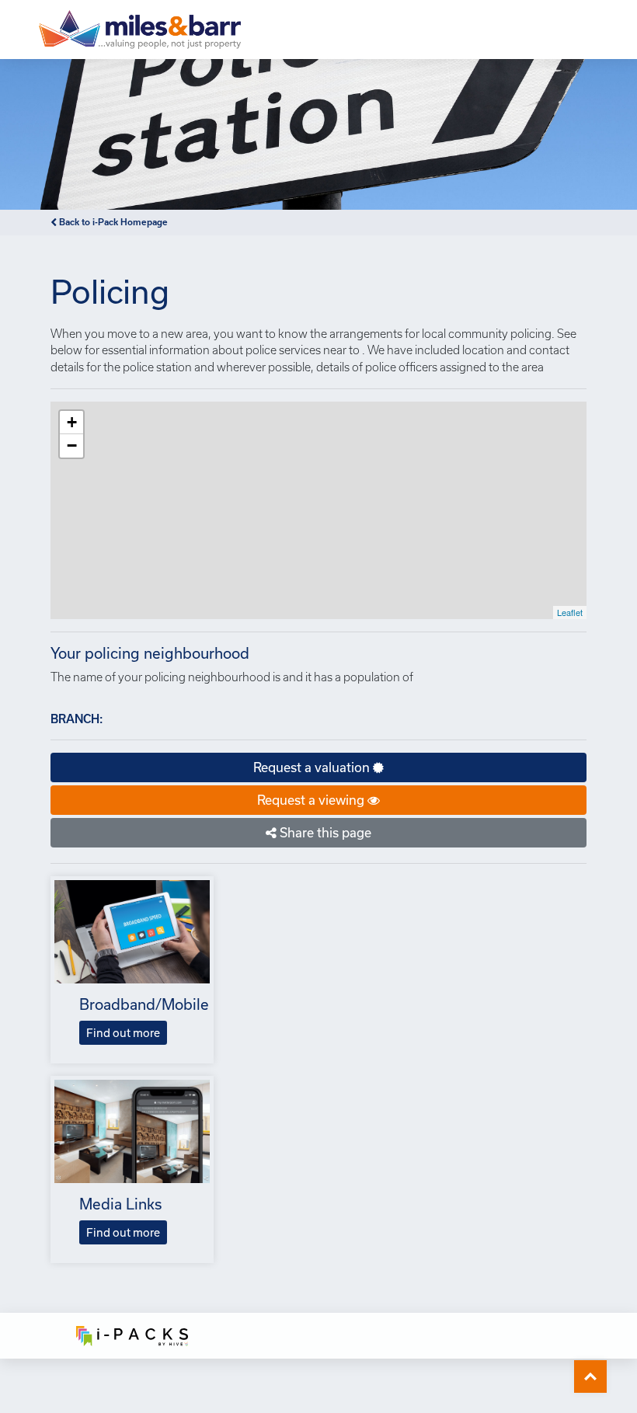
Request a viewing (312, 799)
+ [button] (72, 422)
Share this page (324, 832)
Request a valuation (313, 767)
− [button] (72, 445)
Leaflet (570, 612)
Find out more (123, 1032)
